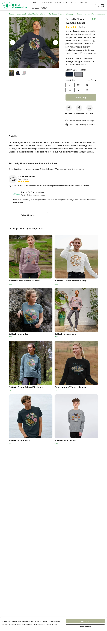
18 (87, 90)
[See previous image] (12, 42)
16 (78, 90)
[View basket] (102, 5)
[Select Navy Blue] (69, 74)
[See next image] (55, 42)
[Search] (97, 5)
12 (87, 85)
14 (69, 90)
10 (78, 85)
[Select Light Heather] (78, 74)
